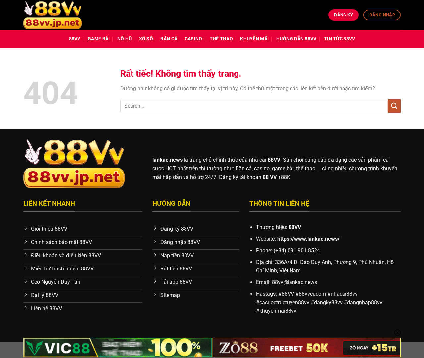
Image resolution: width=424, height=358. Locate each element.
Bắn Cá (168, 39)
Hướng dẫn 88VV (296, 39)
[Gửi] (394, 105)
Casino (193, 39)
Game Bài (99, 39)
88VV (74, 39)
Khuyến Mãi (254, 39)
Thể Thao (221, 39)
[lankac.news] (52, 15)
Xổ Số (146, 39)
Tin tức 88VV (339, 39)
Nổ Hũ (124, 39)
